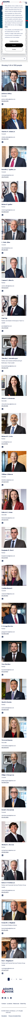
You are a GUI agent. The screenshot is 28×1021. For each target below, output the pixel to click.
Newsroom (16, 1003)
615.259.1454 (5, 595)
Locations (9, 1003)
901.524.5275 (5, 287)
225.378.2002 (5, 177)
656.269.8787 (5, 747)
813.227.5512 (5, 443)
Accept (14, 45)
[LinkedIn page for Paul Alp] (2, 331)
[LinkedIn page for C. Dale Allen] (2, 253)
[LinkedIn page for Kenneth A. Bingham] (2, 933)
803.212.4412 (5, 930)
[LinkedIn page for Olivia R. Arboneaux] (2, 409)
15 (16, 979)
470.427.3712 (5, 519)
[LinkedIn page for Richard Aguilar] (2, 215)
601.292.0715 (5, 368)
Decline (14, 49)
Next (20, 979)
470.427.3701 (5, 970)
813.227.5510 (5, 557)
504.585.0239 (5, 211)
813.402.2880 (5, 817)
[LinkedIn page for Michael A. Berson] (2, 855)
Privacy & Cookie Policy (15, 1016)
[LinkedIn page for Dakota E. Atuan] (2, 523)
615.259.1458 (5, 406)
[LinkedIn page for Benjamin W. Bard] (2, 561)
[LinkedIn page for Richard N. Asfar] (2, 447)
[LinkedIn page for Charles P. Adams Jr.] (2, 142)
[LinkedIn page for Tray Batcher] (2, 675)
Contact (4, 1003)
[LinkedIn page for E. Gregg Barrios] (2, 637)
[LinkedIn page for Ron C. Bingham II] (2, 973)
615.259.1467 (5, 249)
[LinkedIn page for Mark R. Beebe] (2, 713)
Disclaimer (4, 1016)
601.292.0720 (5, 139)
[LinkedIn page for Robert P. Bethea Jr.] (2, 895)
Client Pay (23, 1003)
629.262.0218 (5, 101)
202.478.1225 (5, 327)
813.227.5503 (5, 671)
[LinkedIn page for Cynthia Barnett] (2, 599)
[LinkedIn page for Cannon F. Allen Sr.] (2, 291)
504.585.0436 (5, 709)
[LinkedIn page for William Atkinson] (2, 485)
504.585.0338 (5, 782)
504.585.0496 (5, 633)
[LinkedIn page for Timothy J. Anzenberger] (2, 371)
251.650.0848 (5, 852)
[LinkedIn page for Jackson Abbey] (2, 104)
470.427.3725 (5, 481)
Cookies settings (14, 41)
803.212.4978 (5, 892)
